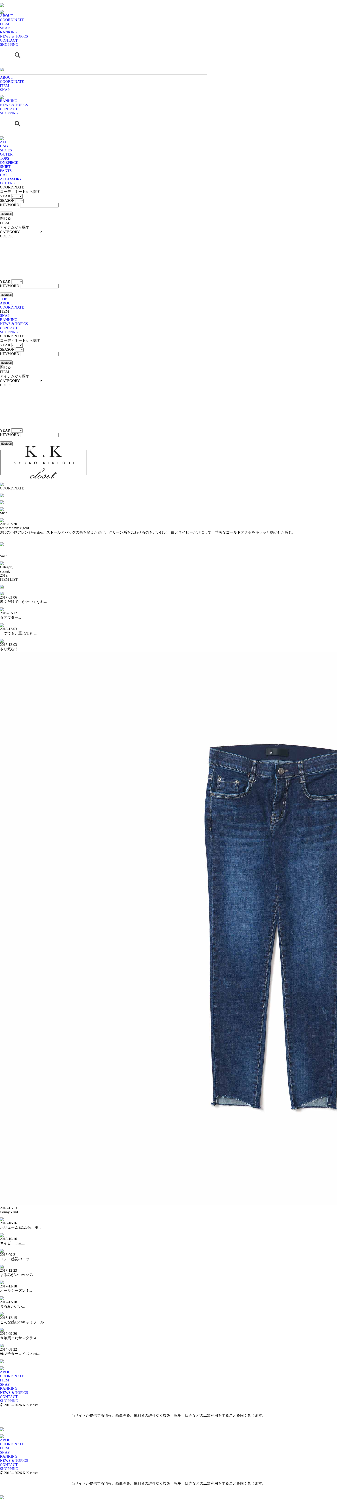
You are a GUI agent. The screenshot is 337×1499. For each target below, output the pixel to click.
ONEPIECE (9, 162)
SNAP (5, 28)
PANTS (6, 171)
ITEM (4, 24)
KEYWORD (9, 205)
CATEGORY (10, 232)
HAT (3, 175)
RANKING (8, 32)
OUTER (6, 154)
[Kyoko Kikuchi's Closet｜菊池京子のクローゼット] (2, 1365)
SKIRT (5, 167)
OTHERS (7, 183)
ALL (3, 142)
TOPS (4, 158)
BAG (4, 146)
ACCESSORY (11, 179)
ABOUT (6, 16)
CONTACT (9, 40)
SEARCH (6, 213)
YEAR (5, 196)
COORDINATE (12, 20)
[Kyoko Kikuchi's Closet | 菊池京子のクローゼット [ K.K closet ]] (2, 2)
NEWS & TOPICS (14, 36)
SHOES (6, 150)
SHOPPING (9, 44)
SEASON (7, 200)
